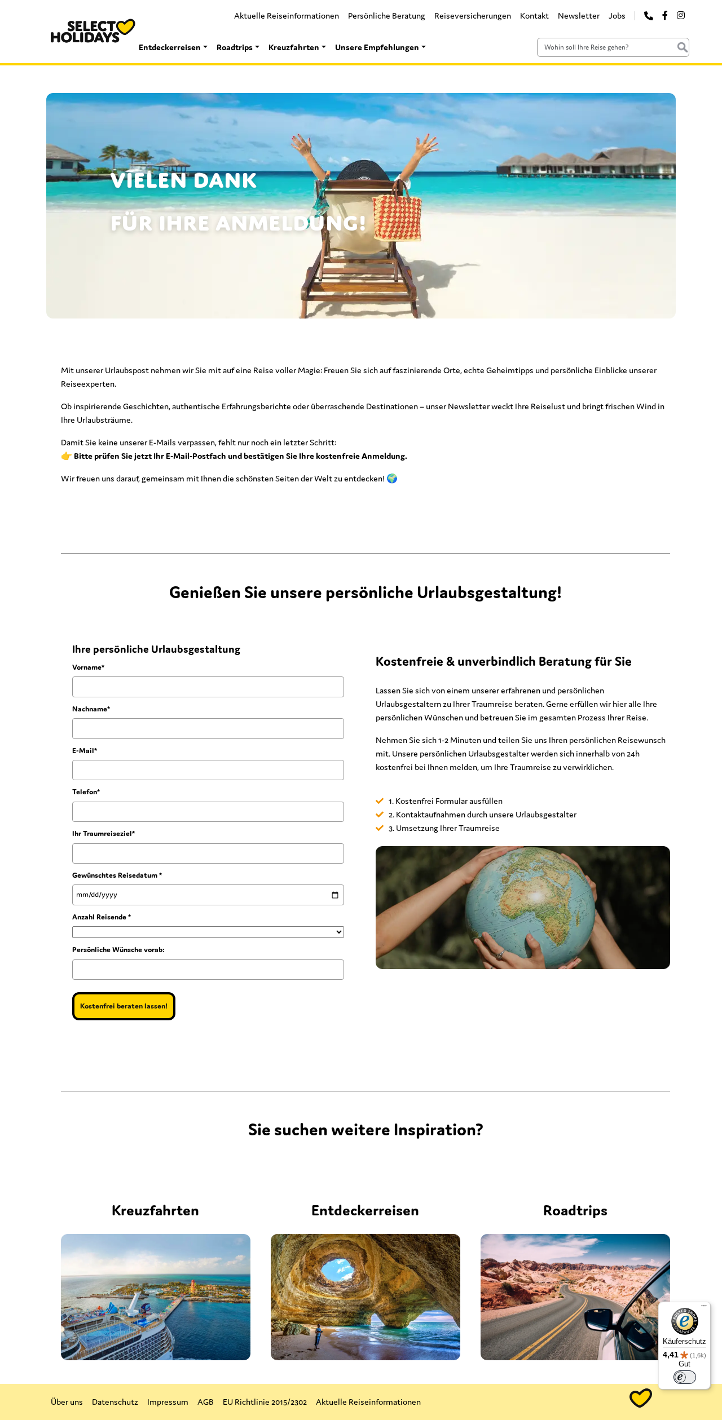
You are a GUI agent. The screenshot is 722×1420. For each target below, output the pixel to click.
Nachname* (91, 709)
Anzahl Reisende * (101, 917)
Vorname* (88, 667)
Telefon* (86, 792)
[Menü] (704, 1308)
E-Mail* (84, 750)
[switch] (684, 1377)
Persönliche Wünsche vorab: (118, 949)
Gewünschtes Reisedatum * (117, 875)
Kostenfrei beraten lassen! (124, 1006)
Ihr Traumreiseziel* (103, 833)
